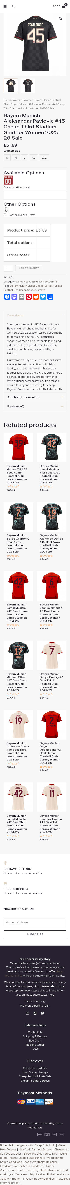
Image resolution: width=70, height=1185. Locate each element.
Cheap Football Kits (35, 1068)
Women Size (12, 150)
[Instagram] (27, 1013)
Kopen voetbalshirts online (41, 1162)
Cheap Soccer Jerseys (32, 290)
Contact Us (35, 1032)
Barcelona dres (33, 1153)
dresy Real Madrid (56, 1153)
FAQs (35, 1049)
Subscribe (35, 934)
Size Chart (35, 1040)
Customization (17, 187)
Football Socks (22, 215)
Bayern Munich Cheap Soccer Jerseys (31, 285)
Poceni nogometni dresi (40, 1178)
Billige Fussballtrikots (32, 1157)
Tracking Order (35, 1044)
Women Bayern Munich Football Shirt (37, 281)
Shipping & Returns (35, 1036)
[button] (60, 18)
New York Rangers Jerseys (35, 1149)
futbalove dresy (29, 1170)
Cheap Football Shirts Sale (35, 1076)
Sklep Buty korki (45, 1145)
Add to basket (29, 268)
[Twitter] (42, 1013)
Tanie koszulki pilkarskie (30, 1174)
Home (7, 100)
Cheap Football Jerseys (35, 1080)
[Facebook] (35, 1013)
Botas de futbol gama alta (16, 1145)
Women (17, 100)
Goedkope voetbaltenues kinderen (22, 1166)
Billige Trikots (8, 1157)
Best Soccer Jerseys (35, 1072)
